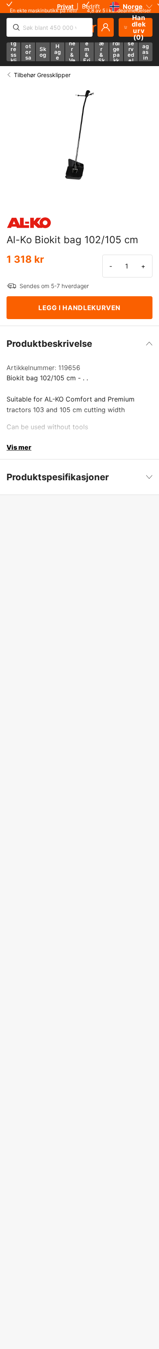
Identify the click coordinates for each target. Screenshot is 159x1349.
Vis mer (19, 447)
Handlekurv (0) (139, 27)
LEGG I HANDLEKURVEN (79, 308)
